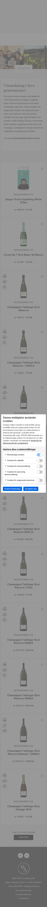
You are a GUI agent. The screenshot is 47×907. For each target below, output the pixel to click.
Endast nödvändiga (12, 489)
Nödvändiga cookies (15, 455)
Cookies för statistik (15, 460)
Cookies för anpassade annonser (21, 480)
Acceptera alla (31, 489)
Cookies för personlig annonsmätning (15, 473)
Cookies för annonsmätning (18, 466)
